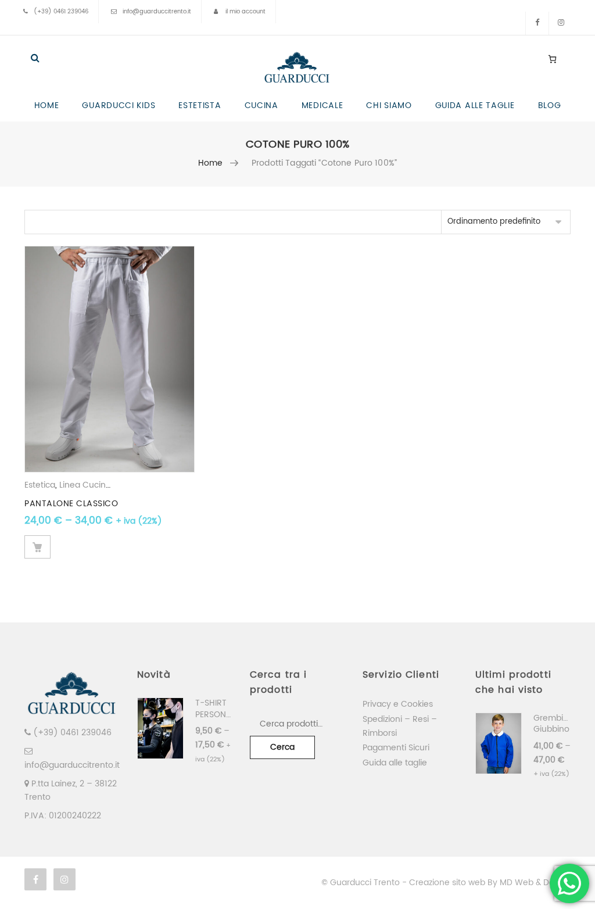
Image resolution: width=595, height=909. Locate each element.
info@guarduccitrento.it (157, 11)
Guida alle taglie (395, 763)
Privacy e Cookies (398, 704)
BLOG (549, 105)
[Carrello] (552, 58)
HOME (46, 105)
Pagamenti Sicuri (396, 747)
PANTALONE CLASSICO (71, 503)
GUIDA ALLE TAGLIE (475, 105)
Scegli (37, 547)
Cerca (282, 747)
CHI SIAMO (388, 105)
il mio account (245, 11)
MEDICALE (322, 105)
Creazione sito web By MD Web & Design (490, 882)
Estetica (39, 485)
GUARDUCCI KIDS (118, 105)
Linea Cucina (85, 485)
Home (210, 163)
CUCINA (261, 105)
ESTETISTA (199, 105)
